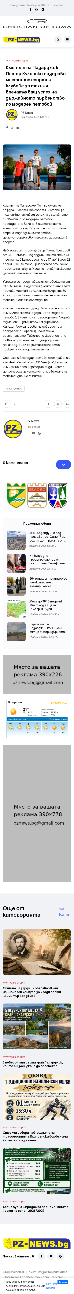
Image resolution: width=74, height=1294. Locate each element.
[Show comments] (63, 464)
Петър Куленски (14, 388)
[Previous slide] (9, 168)
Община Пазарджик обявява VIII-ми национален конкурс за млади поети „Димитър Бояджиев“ (32, 992)
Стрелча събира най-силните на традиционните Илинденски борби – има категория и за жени (35, 1136)
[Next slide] (64, 168)
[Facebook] (30, 10)
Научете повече (51, 1286)
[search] (58, 39)
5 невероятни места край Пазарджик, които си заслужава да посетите (33, 1064)
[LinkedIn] (18, 128)
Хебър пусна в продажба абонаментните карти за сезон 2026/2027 (35, 1209)
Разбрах (63, 1282)
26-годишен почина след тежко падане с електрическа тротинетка (48, 584)
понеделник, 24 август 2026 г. (29, 5)
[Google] (43, 10)
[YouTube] (36, 10)
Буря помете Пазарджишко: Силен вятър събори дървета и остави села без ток (48, 630)
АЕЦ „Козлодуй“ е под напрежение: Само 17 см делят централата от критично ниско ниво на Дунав (47, 540)
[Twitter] (12, 128)
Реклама (58, 5)
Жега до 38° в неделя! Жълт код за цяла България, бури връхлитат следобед (45, 607)
